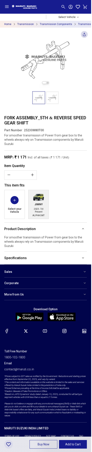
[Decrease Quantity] (8, 174)
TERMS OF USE (11, 436)
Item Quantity (14, 166)
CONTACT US (67, 436)
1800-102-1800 (14, 357)
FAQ (81, 436)
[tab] (44, 83)
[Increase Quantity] (32, 174)
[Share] (84, 35)
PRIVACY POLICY (33, 436)
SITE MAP (51, 436)
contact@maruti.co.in (19, 369)
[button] (38, 97)
